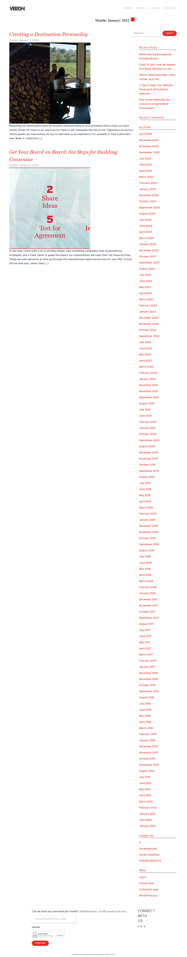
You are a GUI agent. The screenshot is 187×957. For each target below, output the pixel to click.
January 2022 (147, 379)
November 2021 (148, 391)
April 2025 (145, 171)
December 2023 (149, 250)
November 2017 (148, 605)
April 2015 (145, 795)
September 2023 (149, 263)
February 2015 (147, 808)
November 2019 (148, 459)
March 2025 (146, 177)
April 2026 (145, 134)
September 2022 (149, 336)
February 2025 (148, 183)
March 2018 (146, 581)
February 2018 (148, 587)
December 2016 (148, 673)
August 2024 (147, 214)
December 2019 (148, 452)
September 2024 (149, 207)
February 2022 (148, 373)
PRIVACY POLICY (110, 954)
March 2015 (146, 802)
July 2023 (145, 275)
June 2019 (145, 489)
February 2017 (147, 661)
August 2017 (146, 624)
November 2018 (148, 532)
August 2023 (147, 269)
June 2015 (145, 783)
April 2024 (145, 232)
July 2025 (145, 158)
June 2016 (145, 710)
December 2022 (149, 318)
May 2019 (144, 495)
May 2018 (145, 569)
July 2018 (145, 556)
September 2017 (149, 618)
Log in (142, 877)
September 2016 (149, 691)
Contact (170, 8)
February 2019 (147, 514)
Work (128, 8)
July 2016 (145, 704)
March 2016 (146, 728)
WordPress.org (148, 895)
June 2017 (145, 636)
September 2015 (149, 765)
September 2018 (149, 544)
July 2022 (145, 342)
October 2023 (147, 256)
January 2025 (147, 189)
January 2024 (147, 244)
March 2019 (146, 508)
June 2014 (145, 820)
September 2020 (149, 440)
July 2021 (145, 410)
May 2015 (144, 789)
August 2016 (146, 697)
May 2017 (144, 642)
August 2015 (146, 771)
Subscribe (40, 943)
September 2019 (149, 471)
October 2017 (147, 612)
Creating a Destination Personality (48, 34)
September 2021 (149, 397)
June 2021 (145, 416)
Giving (156, 8)
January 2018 (147, 593)
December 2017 (148, 599)
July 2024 (145, 220)
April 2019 (145, 501)
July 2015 (145, 777)
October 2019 (147, 465)
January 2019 (147, 520)
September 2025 (149, 152)
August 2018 (146, 550)
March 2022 (146, 367)
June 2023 (145, 281)
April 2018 (145, 575)
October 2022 (147, 330)
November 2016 (148, 679)
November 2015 (148, 753)
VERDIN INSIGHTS (150, 861)
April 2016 (145, 722)
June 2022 (145, 348)
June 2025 (145, 165)
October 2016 (147, 685)
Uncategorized (148, 849)
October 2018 (147, 538)
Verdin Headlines (149, 855)
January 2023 (147, 312)
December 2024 (149, 195)
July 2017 (145, 630)
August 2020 (147, 446)
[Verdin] (17, 9)
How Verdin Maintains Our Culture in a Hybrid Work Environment (154, 104)
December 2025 (149, 140)
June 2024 (145, 226)
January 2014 (147, 826)
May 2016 (144, 716)
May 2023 (145, 287)
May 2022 (145, 354)
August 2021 (146, 403)
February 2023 (148, 305)
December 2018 (148, 526)
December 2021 (148, 385)
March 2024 (146, 238)
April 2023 (145, 293)
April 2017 (145, 648)
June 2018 (145, 563)
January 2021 (147, 428)
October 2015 (147, 759)
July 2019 (145, 483)
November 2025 (149, 146)
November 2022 (149, 324)
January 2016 (147, 740)
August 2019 (146, 477)
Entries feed (146, 883)
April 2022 (145, 361)
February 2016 (147, 734)
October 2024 (147, 201)
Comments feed (148, 889)
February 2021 (147, 422)
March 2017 (146, 654)
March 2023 (146, 299)
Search (169, 33)
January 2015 (147, 814)
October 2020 (147, 434)
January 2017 (147, 667)
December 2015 (148, 746)
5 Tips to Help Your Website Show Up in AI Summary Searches (156, 89)
